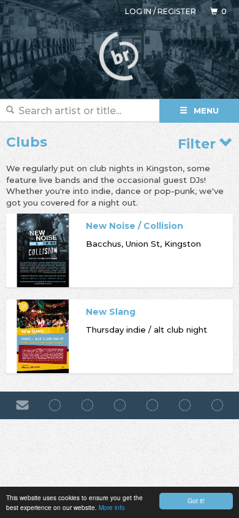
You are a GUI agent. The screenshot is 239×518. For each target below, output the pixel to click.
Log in (138, 11)
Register (176, 11)
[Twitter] (152, 405)
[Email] (22, 405)
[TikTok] (119, 405)
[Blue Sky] (184, 405)
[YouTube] (217, 405)
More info (112, 507)
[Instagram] (87, 405)
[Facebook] (55, 405)
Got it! (196, 500)
